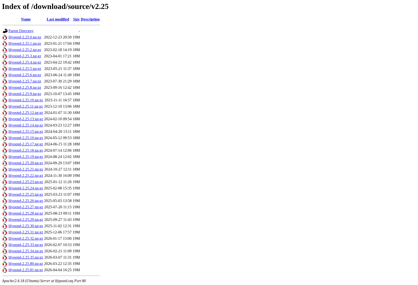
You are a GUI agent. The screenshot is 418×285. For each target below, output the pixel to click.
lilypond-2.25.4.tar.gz (24, 62)
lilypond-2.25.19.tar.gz (25, 157)
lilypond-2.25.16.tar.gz (25, 138)
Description (90, 19)
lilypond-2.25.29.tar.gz (25, 220)
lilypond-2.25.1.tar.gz (24, 43)
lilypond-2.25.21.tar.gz (25, 169)
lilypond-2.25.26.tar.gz (25, 201)
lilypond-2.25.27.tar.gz (25, 207)
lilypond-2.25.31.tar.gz (25, 232)
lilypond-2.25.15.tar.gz (25, 131)
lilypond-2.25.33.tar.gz (25, 245)
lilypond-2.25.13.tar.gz (25, 119)
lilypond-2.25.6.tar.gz (24, 75)
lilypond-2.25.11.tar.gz (25, 106)
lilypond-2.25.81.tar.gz (25, 270)
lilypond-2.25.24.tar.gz (25, 188)
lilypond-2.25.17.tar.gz (25, 144)
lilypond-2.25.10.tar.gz (25, 100)
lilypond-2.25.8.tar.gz (24, 87)
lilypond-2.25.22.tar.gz (25, 175)
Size (76, 19)
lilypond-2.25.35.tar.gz (25, 257)
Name (26, 19)
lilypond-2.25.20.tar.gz (25, 163)
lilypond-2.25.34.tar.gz (25, 251)
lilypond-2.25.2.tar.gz (24, 50)
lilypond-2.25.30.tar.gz (25, 226)
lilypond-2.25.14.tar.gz (25, 125)
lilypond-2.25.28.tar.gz (25, 213)
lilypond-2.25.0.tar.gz (24, 37)
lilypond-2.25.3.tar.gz (24, 56)
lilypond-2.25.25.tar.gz (25, 194)
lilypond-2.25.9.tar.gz (24, 94)
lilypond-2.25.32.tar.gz (25, 238)
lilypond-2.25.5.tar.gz (24, 69)
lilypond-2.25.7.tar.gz (24, 81)
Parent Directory (21, 31)
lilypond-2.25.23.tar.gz (25, 182)
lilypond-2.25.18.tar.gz (25, 150)
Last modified (58, 19)
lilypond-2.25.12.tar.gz (25, 113)
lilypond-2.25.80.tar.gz (25, 264)
